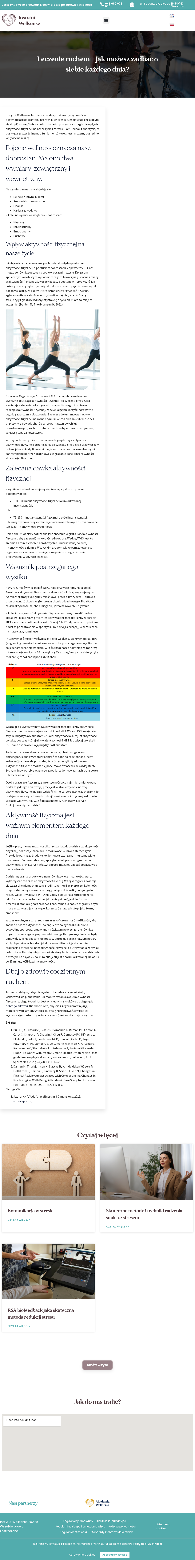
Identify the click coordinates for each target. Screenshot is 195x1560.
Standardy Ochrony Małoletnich (112, 1532)
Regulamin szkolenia (73, 1532)
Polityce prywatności (147, 1544)
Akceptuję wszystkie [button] (114, 1555)
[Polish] (172, 24)
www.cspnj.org (22, 1101)
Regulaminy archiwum (78, 1521)
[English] (172, 16)
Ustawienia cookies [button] (163, 1526)
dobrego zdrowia (17, 1006)
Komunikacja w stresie (31, 1211)
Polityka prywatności (122, 1526)
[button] (106, 20)
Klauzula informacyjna (111, 1521)
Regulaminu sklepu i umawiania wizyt (80, 1526)
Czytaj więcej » (19, 1220)
